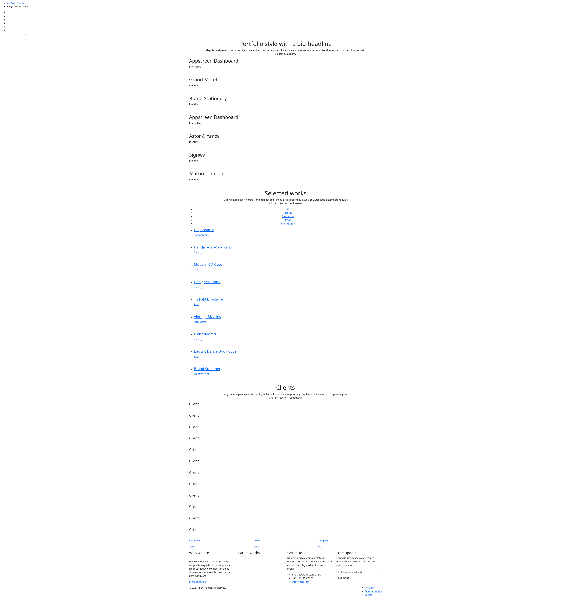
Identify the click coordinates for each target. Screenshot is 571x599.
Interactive (288, 216)
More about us (197, 581)
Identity (288, 212)
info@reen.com (15, 3)
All (288, 209)
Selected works (373, 591)
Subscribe (343, 577)
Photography (287, 223)
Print (288, 220)
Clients (368, 594)
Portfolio (370, 587)
